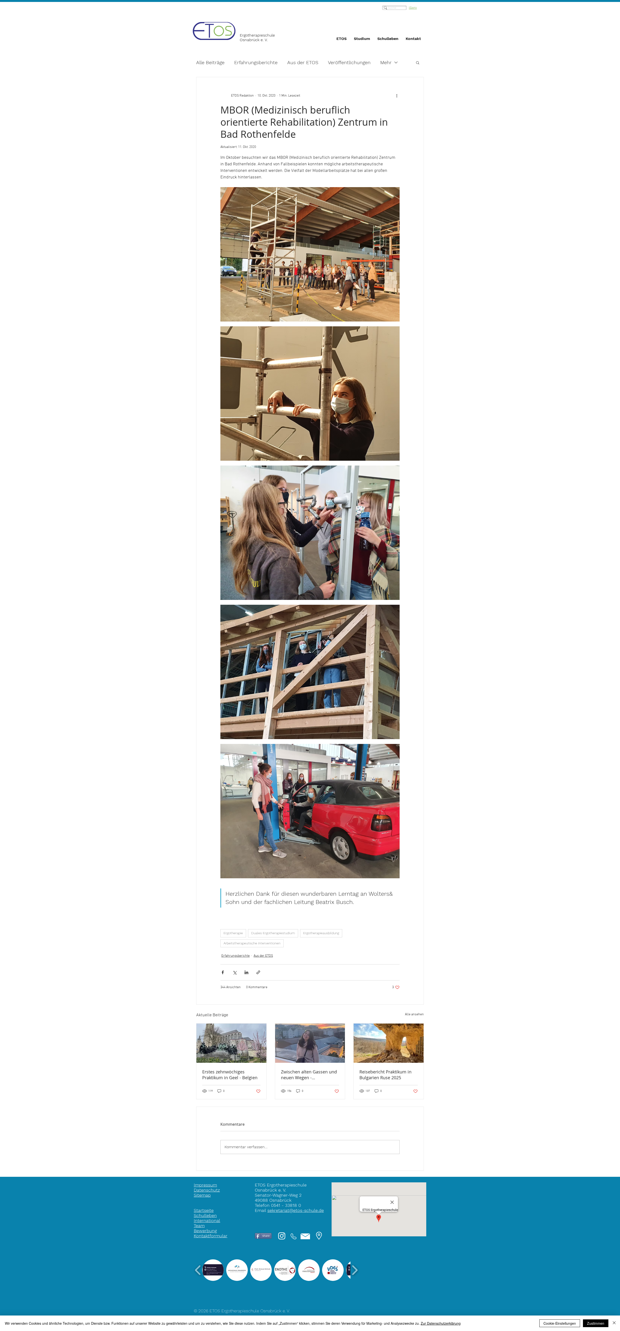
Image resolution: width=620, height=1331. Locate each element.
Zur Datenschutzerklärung (441, 1323)
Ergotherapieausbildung (321, 933)
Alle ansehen (414, 1014)
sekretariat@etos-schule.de (295, 1210)
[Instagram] (282, 1235)
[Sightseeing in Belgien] (231, 1043)
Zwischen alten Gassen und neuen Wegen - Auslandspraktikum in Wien (309, 1074)
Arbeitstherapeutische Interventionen (252, 943)
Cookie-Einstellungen (559, 1323)
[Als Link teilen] (258, 972)
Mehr (386, 62)
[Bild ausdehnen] (310, 254)
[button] (417, 62)
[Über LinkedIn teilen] (246, 972)
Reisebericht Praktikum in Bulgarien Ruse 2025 (385, 1074)
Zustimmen (595, 1323)
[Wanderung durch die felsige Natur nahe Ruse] (389, 1043)
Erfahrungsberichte (256, 62)
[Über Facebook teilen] (222, 972)
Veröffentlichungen (349, 62)
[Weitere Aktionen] (397, 96)
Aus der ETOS (302, 62)
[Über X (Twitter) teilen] (234, 972)
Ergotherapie (233, 933)
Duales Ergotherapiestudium (273, 933)
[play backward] (198, 1270)
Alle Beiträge (210, 62)
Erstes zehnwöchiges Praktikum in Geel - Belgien (229, 1074)
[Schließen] (614, 1323)
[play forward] (354, 1270)
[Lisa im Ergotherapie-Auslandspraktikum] (310, 1043)
